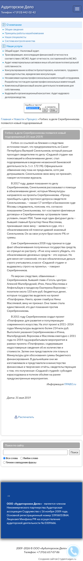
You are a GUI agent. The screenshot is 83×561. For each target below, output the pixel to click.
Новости (19, 119)
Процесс (31, 119)
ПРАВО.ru (70, 384)
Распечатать (26, 417)
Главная (6, 119)
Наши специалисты (15, 37)
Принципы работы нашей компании (24, 33)
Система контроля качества (20, 41)
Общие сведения (14, 29)
